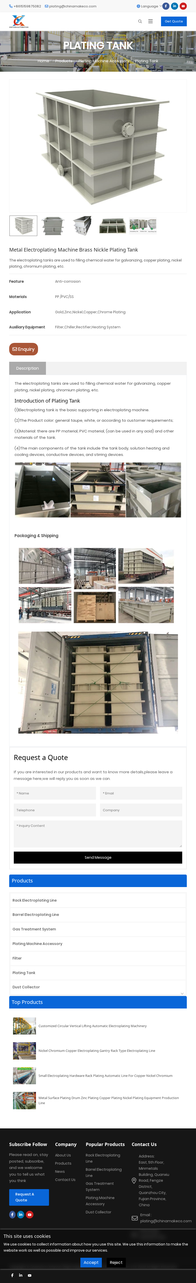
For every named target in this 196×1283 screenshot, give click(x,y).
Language (149, 6)
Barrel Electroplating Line (36, 914)
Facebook (165, 6)
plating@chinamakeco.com (72, 6)
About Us (63, 1155)
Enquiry (26, 349)
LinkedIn (174, 6)
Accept (91, 1262)
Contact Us (65, 1179)
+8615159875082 (27, 6)
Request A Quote (24, 1197)
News (60, 1171)
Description (27, 368)
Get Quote (174, 21)
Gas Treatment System (34, 929)
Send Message (98, 857)
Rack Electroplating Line (35, 900)
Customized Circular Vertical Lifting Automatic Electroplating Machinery (93, 1026)
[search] (140, 21)
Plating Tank (24, 972)
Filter (17, 958)
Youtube (183, 6)
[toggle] (150, 21)
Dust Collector (26, 987)
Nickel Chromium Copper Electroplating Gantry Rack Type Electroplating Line (97, 1050)
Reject (116, 1262)
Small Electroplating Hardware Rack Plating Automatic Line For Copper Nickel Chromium (106, 1075)
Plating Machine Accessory (37, 943)
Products (63, 1163)
